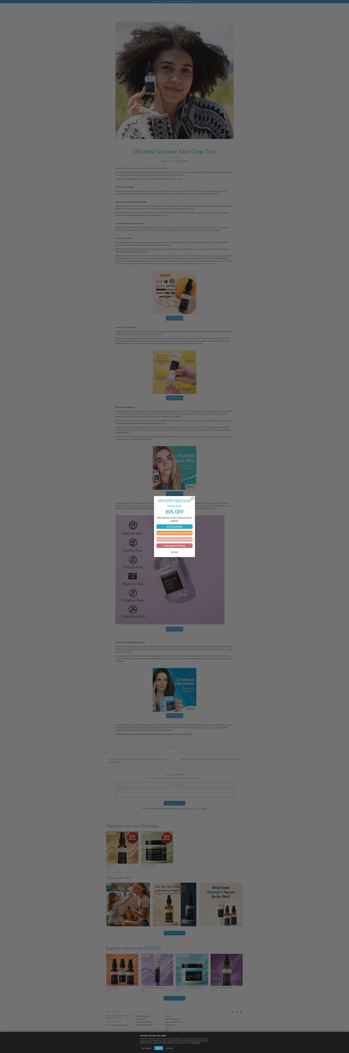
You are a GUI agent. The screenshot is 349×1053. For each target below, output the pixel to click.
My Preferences (146, 1048)
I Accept (158, 1048)
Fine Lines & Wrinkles (174, 545)
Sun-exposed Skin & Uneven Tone (174, 533)
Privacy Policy (196, 1043)
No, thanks (169, 1048)
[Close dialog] (192, 498)
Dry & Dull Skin (174, 526)
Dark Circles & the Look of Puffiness (174, 539)
